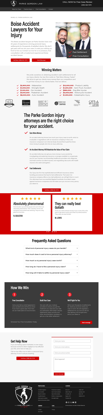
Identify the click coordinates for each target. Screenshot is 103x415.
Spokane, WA (82, 392)
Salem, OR (81, 389)
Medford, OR (82, 396)
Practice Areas (28, 9)
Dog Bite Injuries (41, 396)
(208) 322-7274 (86, 5)
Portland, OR (68, 398)
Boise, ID (67, 389)
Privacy (53, 409)
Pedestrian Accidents (56, 389)
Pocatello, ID (68, 394)
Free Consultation (41, 9)
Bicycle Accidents (42, 394)
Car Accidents (41, 392)
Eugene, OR (68, 396)
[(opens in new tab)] (9, 103)
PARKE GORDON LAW (31, 3)
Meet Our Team (16, 9)
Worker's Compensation (57, 396)
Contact (51, 9)
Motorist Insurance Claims (44, 400)
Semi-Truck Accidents (56, 392)
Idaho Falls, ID (69, 392)
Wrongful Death (55, 398)
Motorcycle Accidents (42, 398)
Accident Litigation (42, 389)
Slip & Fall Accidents (56, 394)
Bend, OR (81, 394)
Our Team (40, 411)
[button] (33, 9)
